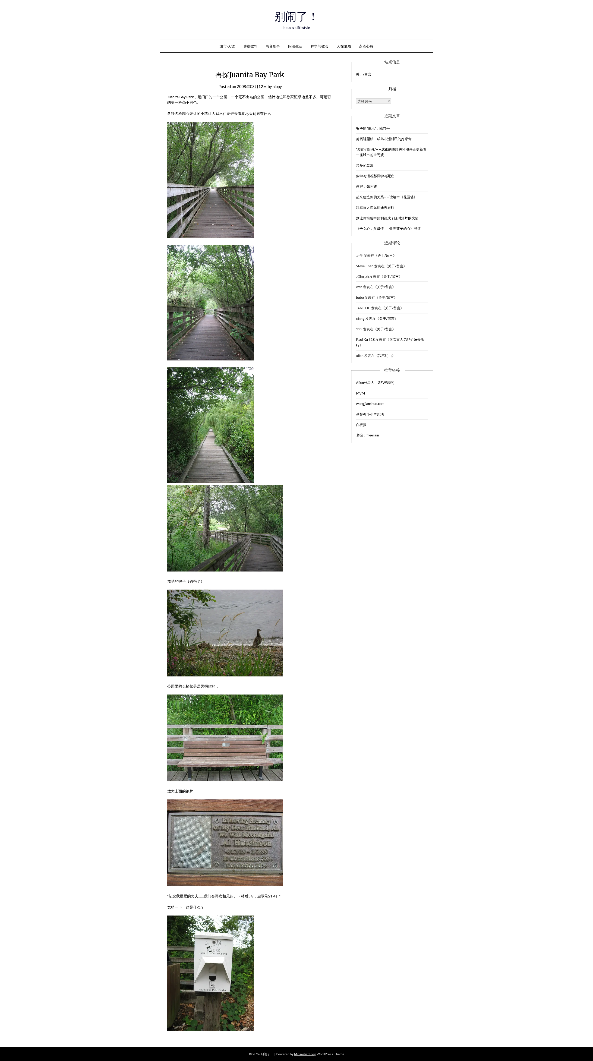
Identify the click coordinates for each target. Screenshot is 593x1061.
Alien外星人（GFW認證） (376, 382)
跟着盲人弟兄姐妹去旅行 (375, 207)
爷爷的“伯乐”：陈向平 (373, 128)
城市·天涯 (227, 46)
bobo (360, 297)
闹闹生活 (295, 46)
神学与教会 (320, 46)
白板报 (361, 425)
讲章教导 (250, 46)
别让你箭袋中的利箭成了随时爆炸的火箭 (387, 218)
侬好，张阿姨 (366, 186)
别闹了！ (296, 16)
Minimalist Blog (305, 1054)
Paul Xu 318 (365, 339)
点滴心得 (366, 46)
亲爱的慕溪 (364, 165)
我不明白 (385, 356)
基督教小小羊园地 (370, 414)
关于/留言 (363, 74)
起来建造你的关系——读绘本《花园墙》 (386, 197)
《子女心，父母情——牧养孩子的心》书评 (388, 228)
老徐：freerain (367, 435)
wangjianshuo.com (370, 403)
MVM (360, 393)
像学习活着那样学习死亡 (375, 176)
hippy (277, 86)
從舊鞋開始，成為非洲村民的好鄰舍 (384, 139)
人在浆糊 (344, 46)
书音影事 (273, 46)
